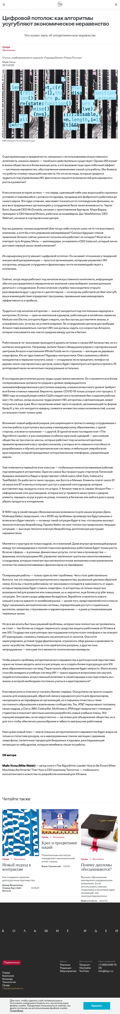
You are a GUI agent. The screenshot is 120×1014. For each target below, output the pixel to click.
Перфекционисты (12, 988)
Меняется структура (15, 544)
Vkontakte (85, 968)
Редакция (65, 968)
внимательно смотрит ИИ (36, 328)
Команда (7, 979)
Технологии (9, 982)
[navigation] (30, 975)
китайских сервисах (103, 315)
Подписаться (11, 962)
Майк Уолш (8, 62)
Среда (6, 985)
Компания (8, 976)
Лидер (6, 973)
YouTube (84, 971)
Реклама (65, 965)
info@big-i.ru (105, 971)
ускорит (90, 391)
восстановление (75, 396)
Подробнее (16, 1011)
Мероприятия (68, 971)
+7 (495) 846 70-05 (107, 966)
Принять (96, 1005)
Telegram (84, 965)
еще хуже (24, 404)
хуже (38, 412)
